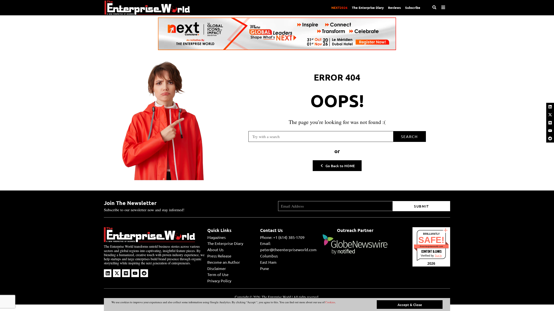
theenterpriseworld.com (431, 246)
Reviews (394, 7)
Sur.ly (438, 255)
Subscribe (412, 7)
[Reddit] (550, 138)
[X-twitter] (550, 115)
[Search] (434, 7)
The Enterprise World (276, 297)
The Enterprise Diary (368, 7)
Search (409, 136)
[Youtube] (550, 131)
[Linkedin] (550, 107)
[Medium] (550, 123)
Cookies (330, 302)
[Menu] (443, 7)
